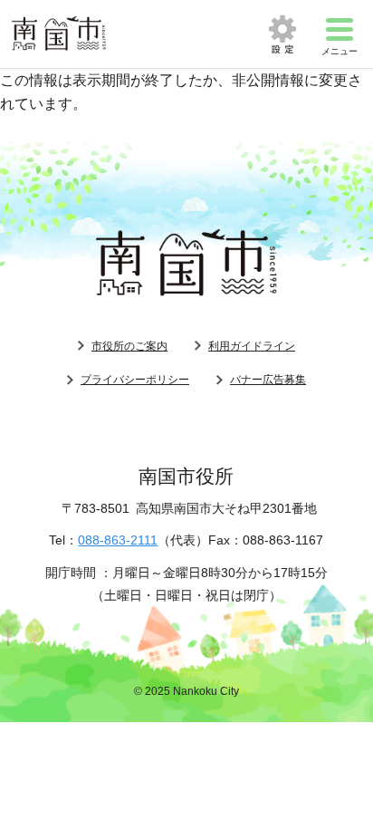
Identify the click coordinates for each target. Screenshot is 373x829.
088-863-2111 (118, 540)
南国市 (59, 34)
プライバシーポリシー (135, 379)
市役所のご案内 (129, 346)
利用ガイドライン (251, 346)
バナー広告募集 (268, 379)
